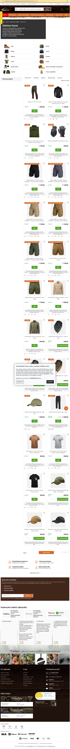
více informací (17, 699)
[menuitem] (4, 15)
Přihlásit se (28, 595)
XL (29, 119)
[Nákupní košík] (67, 9)
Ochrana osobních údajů (6, 683)
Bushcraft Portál (27, 681)
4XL (38, 197)
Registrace (66, 4)
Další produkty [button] (46, 552)
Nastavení (19, 381)
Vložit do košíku (64, 345)
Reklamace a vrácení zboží (7, 681)
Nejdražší (43, 77)
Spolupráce (23, 4)
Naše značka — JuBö (28, 677)
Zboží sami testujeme (45, 561)
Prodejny (25, 674)
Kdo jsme (25, 672)
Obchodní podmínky (5, 679)
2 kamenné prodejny (17, 566)
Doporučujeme (28, 77)
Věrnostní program (5, 674)
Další (66, 15)
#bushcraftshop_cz (55, 651)
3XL (56, 119)
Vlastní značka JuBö (44, 566)
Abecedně (60, 77)
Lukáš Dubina (30, 746)
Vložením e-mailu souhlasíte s (16, 598)
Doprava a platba (5, 672)
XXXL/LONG (51, 429)
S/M (25, 429)
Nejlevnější (36, 77)
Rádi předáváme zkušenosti (19, 561)
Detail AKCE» (35, 1)
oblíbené (62, 10)
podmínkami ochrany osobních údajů (23, 598)
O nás (3, 4)
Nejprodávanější (51, 77)
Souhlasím (50, 381)
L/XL (29, 429)
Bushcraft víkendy (27, 679)
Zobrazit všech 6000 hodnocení (15, 616)
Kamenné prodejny (32, 4)
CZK (51, 4)
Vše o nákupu (16, 4)
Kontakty (25, 685)
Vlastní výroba (9, 4)
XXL (32, 119)
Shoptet (41, 746)
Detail (34, 110)
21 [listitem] (65, 552)
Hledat (47, 9)
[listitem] (68, 552)
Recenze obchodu (27, 683)
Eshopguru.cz (52, 746)
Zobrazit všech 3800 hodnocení (37, 616)
